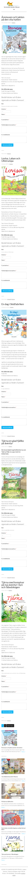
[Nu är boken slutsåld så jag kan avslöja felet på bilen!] (13, 818)
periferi (23, 873)
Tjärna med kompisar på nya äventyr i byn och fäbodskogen (12, 585)
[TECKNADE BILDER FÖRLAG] (13, 767)
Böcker (9, 153)
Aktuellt (9, 299)
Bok (2, 103)
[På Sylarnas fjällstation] (13, 792)
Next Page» (10, 725)
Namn (3, 114)
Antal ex (3, 109)
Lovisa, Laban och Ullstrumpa (10, 159)
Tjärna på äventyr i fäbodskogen (9, 854)
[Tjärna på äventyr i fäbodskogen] (13, 845)
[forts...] (23, 751)
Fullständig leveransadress (8, 125)
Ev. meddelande (5, 134)
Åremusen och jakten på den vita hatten (12, 18)
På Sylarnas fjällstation (7, 801)
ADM (14, 875)
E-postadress (4, 119)
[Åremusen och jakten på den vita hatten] (9, 746)
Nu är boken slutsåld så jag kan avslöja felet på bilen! (13, 828)
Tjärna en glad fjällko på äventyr (12, 442)
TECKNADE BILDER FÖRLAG (14, 5)
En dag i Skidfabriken (12, 304)
